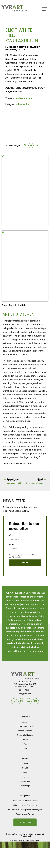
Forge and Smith (32, 840)
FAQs (25, 744)
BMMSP (25, 768)
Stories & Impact (25, 731)
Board (25, 773)
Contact (25, 748)
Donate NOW (25, 822)
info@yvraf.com (25, 694)
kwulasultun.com (23, 98)
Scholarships (25, 786)
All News (25, 764)
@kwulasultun (23, 104)
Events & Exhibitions (25, 735)
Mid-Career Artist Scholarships (25, 805)
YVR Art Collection (24, 726)
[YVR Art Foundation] (14, 10)
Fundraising (25, 781)
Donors (25, 740)
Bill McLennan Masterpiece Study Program (25, 810)
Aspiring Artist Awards (25, 814)
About (24, 722)
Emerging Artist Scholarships (25, 801)
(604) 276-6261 (25, 690)
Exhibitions (25, 777)
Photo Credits (26, 836)
